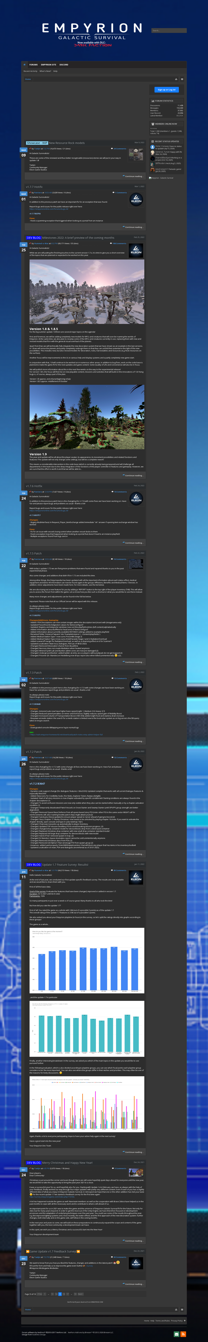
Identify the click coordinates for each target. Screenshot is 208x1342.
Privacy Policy (177, 1320)
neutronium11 (162, 169)
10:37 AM (48, 678)
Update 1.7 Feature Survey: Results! (57, 865)
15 (60, 1294)
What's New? (45, 71)
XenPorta (70, 1302)
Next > (80, 1294)
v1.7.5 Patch (34, 553)
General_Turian (163, 151)
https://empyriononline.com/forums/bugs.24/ (49, 209)
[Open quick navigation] (176, 79)
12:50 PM (48, 491)
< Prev (39, 1294)
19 (75, 1294)
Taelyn (37, 148)
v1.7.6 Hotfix (34, 486)
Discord (64, 64)
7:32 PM (46, 148)
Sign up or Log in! (166, 89)
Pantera (38, 192)
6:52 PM (54, 243)
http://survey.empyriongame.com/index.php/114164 (52, 1197)
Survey (90, 1265)
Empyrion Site (48, 64)
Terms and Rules (163, 1320)
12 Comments (120, 678)
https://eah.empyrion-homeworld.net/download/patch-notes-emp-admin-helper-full (67, 734)
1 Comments (121, 192)
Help (55, 71)
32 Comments (120, 757)
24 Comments (120, 148)
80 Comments (120, 870)
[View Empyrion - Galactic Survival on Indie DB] (161, 178)
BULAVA (180, 115)
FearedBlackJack (163, 157)
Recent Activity (30, 71)
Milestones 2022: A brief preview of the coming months (70, 238)
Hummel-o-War (41, 243)
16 (64, 1294)
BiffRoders (161, 163)
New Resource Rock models (56, 143)
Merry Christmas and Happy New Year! (60, 1163)
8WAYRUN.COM (97, 1302)
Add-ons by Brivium (91, 1332)
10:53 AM (48, 192)
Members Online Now (166, 124)
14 (56, 1294)
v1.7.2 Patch (34, 752)
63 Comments (120, 1257)
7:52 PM (46, 1257)
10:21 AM (48, 757)
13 (52, 1294)
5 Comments (120, 1168)
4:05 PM (46, 1168)
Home (24, 64)
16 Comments (120, 491)
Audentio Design (39, 1334)
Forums (33, 64)
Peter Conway (162, 146)
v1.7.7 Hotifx (34, 187)
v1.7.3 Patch (34, 673)
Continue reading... (134, 176)
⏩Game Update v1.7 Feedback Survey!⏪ (53, 1251)
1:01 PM (54, 870)
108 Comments (119, 243)
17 (68, 1294)
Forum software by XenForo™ (44, 1332)
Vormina (153, 128)
